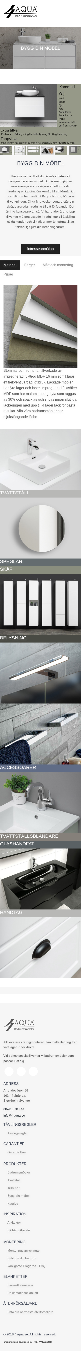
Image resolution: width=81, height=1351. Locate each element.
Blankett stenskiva (20, 1285)
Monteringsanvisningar (23, 1250)
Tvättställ (13, 1180)
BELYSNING (13, 637)
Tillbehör (13, 1188)
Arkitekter (14, 1222)
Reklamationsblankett (22, 1293)
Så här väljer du (18, 1230)
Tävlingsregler (17, 1133)
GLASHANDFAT (17, 843)
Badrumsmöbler (18, 1172)
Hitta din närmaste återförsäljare (30, 1312)
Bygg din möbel (18, 1195)
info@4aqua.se (14, 1115)
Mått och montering (58, 265)
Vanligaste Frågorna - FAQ (26, 1266)
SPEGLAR (11, 561)
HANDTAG (11, 912)
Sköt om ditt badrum (21, 1258)
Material (10, 265)
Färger (29, 265)
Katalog (12, 1203)
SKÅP (6, 569)
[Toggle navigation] (73, 13)
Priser (8, 274)
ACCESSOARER (18, 767)
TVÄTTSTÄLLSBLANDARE (29, 836)
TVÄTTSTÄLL (15, 492)
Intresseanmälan (40, 249)
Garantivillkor (16, 1152)
